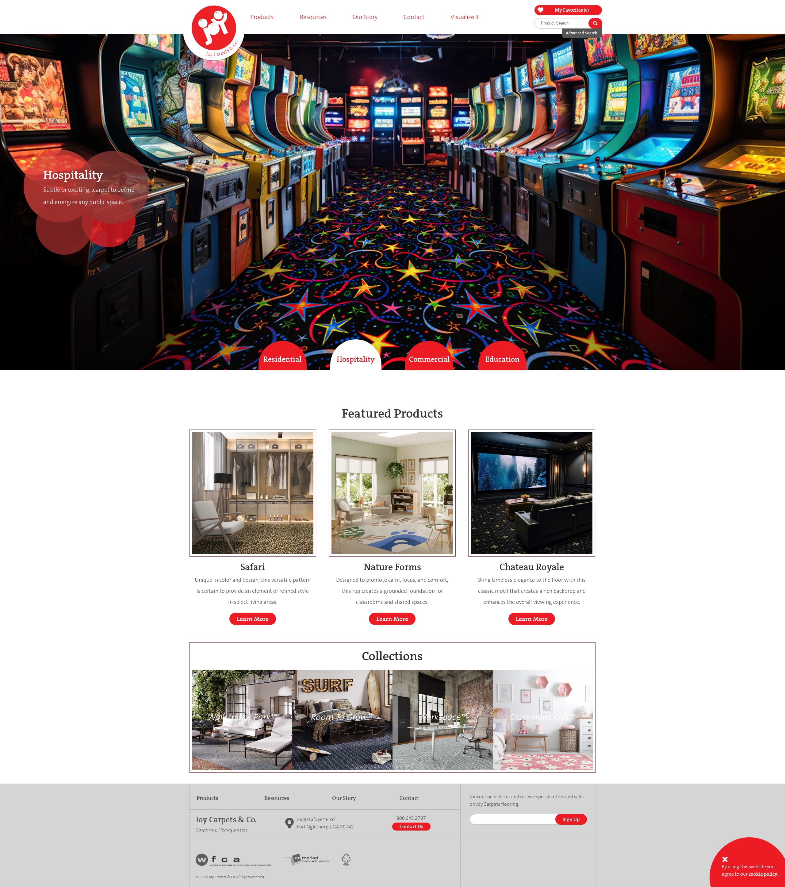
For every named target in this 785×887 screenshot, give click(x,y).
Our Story (344, 798)
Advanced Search (581, 33)
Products (207, 798)
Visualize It (464, 17)
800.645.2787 (411, 818)
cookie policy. (764, 874)
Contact (414, 17)
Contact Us (411, 826)
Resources (276, 798)
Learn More (253, 619)
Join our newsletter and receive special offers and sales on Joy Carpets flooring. (527, 800)
